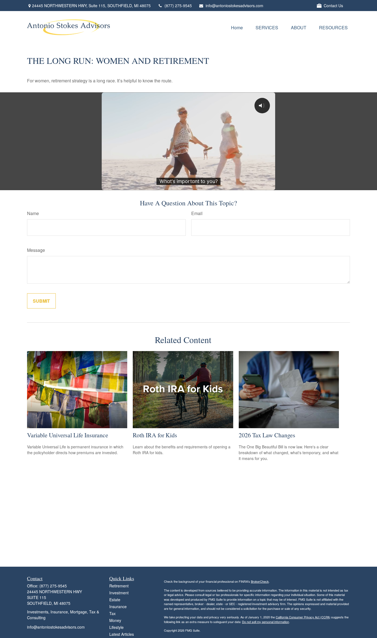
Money (115, 620)
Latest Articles (121, 634)
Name (33, 213)
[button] (237, 27)
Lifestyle (116, 627)
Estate (114, 599)
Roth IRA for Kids (155, 435)
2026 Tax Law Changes (267, 435)
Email (197, 213)
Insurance (118, 606)
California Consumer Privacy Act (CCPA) (303, 617)
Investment (119, 592)
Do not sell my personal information (265, 621)
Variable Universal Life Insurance (67, 435)
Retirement (119, 586)
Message (36, 250)
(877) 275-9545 (178, 5)
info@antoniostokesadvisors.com (234, 5)
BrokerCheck (260, 581)
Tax (112, 613)
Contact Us (333, 5)
